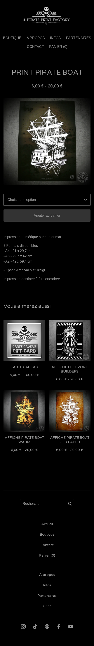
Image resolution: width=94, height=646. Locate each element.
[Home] (47, 16)
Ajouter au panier (47, 215)
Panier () (58, 47)
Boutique (12, 38)
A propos (36, 38)
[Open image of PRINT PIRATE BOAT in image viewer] (47, 141)
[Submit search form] (70, 503)
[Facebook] (59, 626)
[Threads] (47, 626)
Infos (55, 38)
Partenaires (78, 38)
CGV (47, 606)
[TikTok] (35, 626)
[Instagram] (23, 626)
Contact (35, 47)
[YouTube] (71, 626)
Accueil (47, 524)
